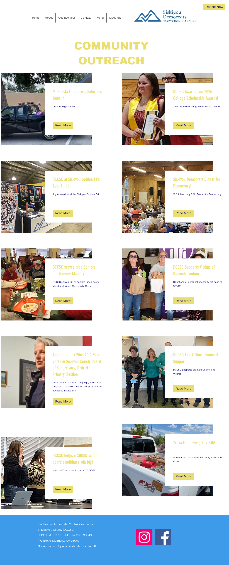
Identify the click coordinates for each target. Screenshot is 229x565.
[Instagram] (144, 537)
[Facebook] (163, 537)
